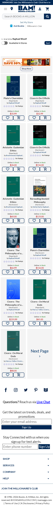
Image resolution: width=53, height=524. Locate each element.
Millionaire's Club (34, 26)
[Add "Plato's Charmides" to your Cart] (18, 117)
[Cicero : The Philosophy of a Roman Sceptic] (13, 238)
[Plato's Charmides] (13, 86)
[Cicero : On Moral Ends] (40, 289)
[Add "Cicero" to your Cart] (18, 272)
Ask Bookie (19, 26)
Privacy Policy (42, 503)
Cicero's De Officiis (40, 98)
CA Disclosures (26, 503)
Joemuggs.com (44, 500)
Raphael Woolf (14, 103)
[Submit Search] (47, 16)
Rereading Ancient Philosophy (39, 200)
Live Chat (43, 402)
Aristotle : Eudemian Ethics (13, 149)
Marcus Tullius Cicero (40, 310)
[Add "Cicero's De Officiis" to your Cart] (45, 117)
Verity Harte (37, 207)
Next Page (40, 353)
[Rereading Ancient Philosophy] (40, 186)
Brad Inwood (11, 155)
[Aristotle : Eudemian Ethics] (13, 135)
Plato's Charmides (13, 98)
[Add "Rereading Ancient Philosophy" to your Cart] (45, 220)
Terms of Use (11, 503)
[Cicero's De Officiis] (39, 86)
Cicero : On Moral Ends (40, 303)
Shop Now (26, 68)
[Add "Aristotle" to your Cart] (18, 169)
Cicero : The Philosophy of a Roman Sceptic (13, 252)
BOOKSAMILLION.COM (23, 500)
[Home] (26, 9)
